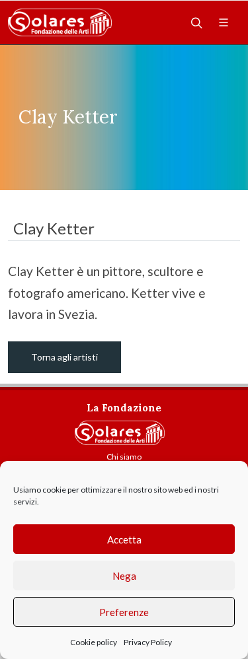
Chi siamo (124, 457)
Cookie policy (93, 642)
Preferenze (124, 612)
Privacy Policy (148, 642)
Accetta (124, 539)
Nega (124, 576)
